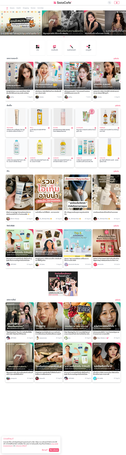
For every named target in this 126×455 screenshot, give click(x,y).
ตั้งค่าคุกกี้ (44, 450)
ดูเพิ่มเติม (116, 58)
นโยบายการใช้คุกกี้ (21, 446)
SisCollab (40, 8)
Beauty (12, 8)
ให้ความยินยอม (54, 450)
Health (18, 8)
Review (33, 8)
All (7, 8)
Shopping (26, 8)
